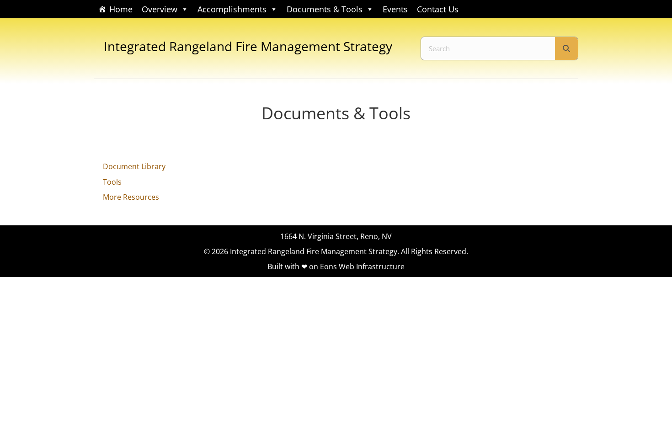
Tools (112, 182)
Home (121, 9)
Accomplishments (232, 9)
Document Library (134, 166)
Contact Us (438, 9)
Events (395, 9)
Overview (159, 9)
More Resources (131, 197)
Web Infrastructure (372, 266)
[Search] (566, 48)
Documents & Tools (325, 9)
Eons (328, 266)
